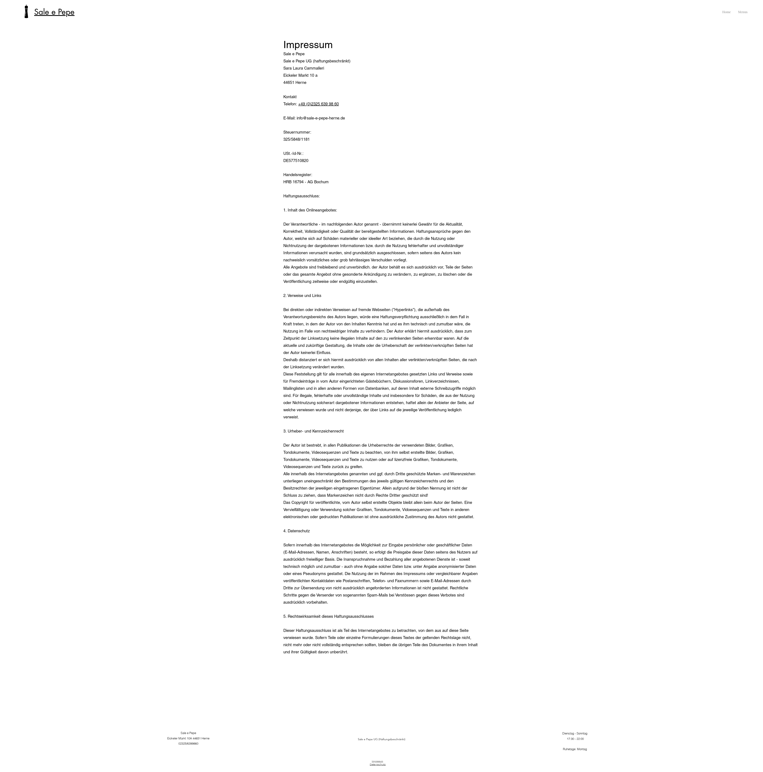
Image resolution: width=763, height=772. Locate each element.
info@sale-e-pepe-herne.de (321, 118)
